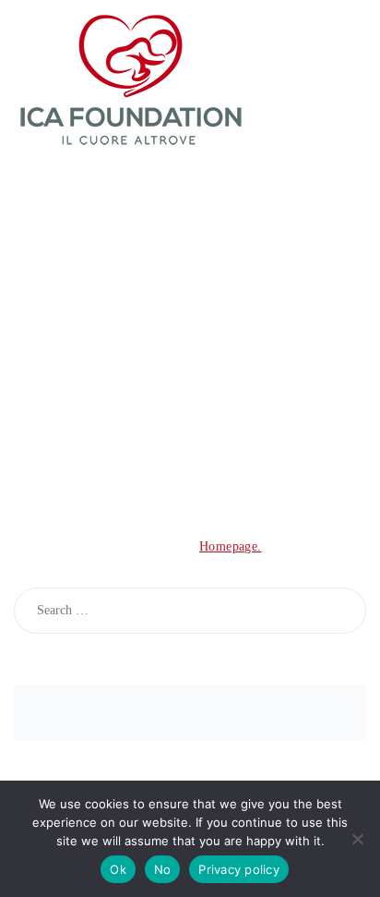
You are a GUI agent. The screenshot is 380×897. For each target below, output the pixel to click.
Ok (118, 869)
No (163, 869)
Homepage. (230, 546)
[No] (357, 839)
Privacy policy (238, 869)
